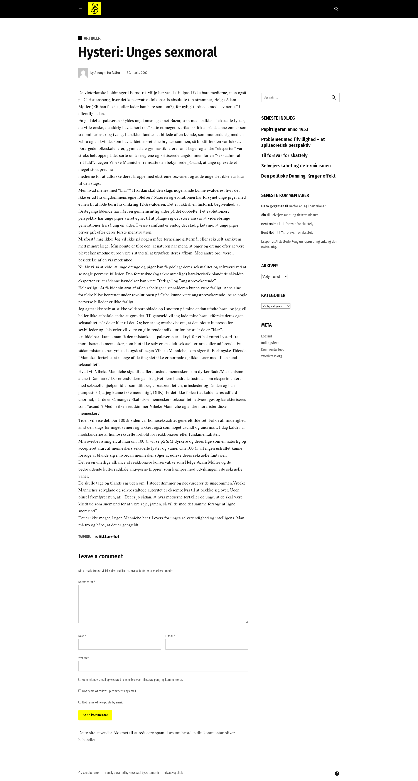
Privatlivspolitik (173, 773)
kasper (266, 241)
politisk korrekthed (107, 537)
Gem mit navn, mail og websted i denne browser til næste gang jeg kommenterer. (132, 680)
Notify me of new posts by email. (102, 702)
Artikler (92, 38)
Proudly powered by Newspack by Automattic (131, 773)
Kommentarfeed (273, 349)
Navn (82, 636)
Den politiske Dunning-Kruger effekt (298, 176)
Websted (83, 658)
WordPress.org (271, 356)
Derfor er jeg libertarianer (307, 206)
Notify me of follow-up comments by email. (109, 691)
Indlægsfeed (270, 343)
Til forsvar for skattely (284, 155)
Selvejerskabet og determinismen (296, 166)
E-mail (170, 636)
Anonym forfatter (107, 73)
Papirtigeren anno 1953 (284, 129)
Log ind (266, 336)
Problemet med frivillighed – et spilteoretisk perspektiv (293, 142)
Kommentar (86, 582)
